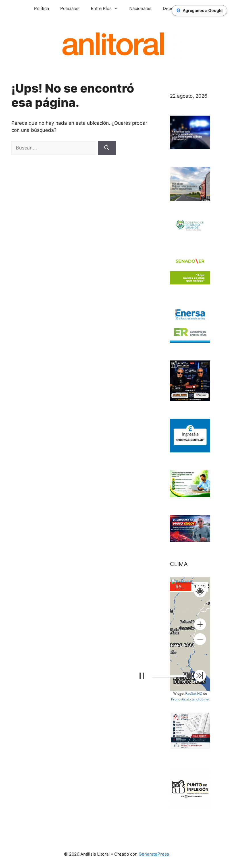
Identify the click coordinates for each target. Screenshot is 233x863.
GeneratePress (154, 854)
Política (41, 8)
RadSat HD (193, 693)
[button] (200, 624)
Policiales (70, 8)
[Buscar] (107, 148)
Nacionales (140, 8)
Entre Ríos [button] (101, 8)
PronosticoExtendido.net (190, 699)
